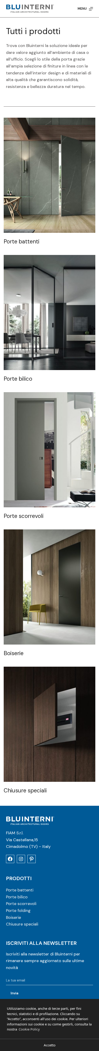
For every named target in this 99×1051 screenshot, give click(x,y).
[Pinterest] (31, 859)
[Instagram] (21, 859)
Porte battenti (19, 890)
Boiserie (13, 917)
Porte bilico (17, 897)
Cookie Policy (29, 1029)
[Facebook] (10, 859)
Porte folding (18, 910)
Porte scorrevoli (21, 903)
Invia (14, 993)
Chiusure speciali (22, 924)
